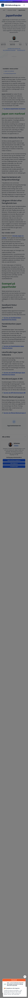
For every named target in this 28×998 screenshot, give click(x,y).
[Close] (25, 988)
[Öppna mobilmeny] (24, 5)
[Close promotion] (25, 976)
